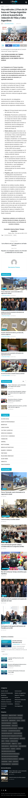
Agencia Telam (12, 715)
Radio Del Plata (13, 746)
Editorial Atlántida (6, 725)
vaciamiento (15, 764)
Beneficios (4, 424)
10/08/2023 (23, 644)
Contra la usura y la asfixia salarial (10, 519)
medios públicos (18, 733)
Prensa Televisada (6, 743)
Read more (5, 654)
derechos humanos (6, 723)
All (23, 381)
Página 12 (14, 743)
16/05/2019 (18, 23)
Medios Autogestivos (7, 447)
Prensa (7, 740)
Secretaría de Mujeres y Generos (9, 758)
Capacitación (5, 427)
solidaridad (4, 761)
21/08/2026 (11, 396)
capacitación (12, 720)
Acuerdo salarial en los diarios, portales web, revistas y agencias (17, 406)
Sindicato (4, 461)
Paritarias (4, 453)
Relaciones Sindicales (7, 456)
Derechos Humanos (6, 433)
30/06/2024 (11, 667)
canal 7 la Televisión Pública (15, 717)
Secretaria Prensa (9, 23)
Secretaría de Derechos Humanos (10, 756)
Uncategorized (5, 464)
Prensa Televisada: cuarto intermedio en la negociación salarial (17, 385)
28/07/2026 (13, 356)
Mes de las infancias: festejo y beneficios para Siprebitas (15, 400)
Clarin (18, 720)
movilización (5, 738)
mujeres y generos (14, 738)
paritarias (22, 738)
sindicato (21, 758)
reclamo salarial (5, 748)
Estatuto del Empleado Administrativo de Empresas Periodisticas (17, 665)
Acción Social (5, 419)
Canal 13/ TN (5, 720)
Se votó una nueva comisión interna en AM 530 (12, 373)
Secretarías (4, 458)
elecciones (14, 725)
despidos (15, 723)
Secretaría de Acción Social (8, 751)
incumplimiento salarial (14, 730)
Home (2, 6)
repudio (13, 748)
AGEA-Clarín (4, 715)
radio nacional (22, 746)
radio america (5, 746)
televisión (15, 761)
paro (3, 740)
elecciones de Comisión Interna (9, 728)
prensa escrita (8, 235)
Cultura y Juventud (7, 430)
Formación (4, 439)
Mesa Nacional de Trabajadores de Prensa (12, 735)
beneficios (4, 717)
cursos (23, 720)
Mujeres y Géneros (6, 450)
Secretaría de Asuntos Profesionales (10, 753)
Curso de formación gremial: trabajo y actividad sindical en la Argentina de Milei (17, 393)
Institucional (5, 444)
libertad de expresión (7, 733)
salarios (18, 748)
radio (15, 235)
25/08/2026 (13, 295)
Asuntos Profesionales (8, 421)
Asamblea (20, 715)
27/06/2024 (11, 674)
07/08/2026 (13, 315)
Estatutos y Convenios (8, 436)
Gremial (7, 6)
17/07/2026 (13, 375)
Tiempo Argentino (6, 764)
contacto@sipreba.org (21, 795)
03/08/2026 (13, 336)
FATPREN (21, 728)
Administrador (16, 644)
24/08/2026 (4, 521)
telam (10, 761)
